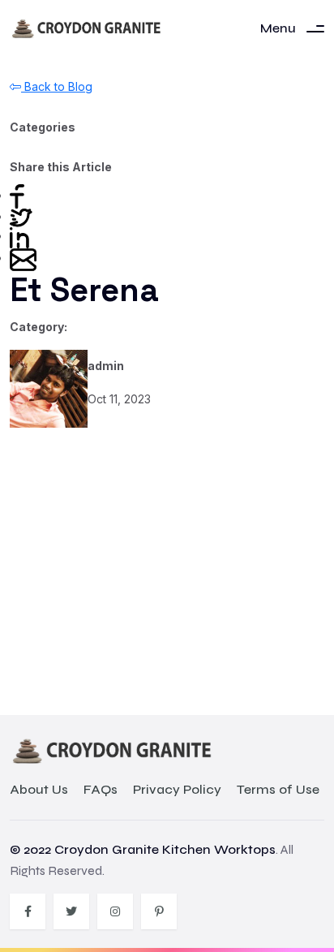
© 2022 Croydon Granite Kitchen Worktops (143, 849)
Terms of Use (278, 789)
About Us (39, 789)
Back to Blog (56, 86)
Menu (278, 28)
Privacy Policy (177, 789)
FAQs (101, 789)
